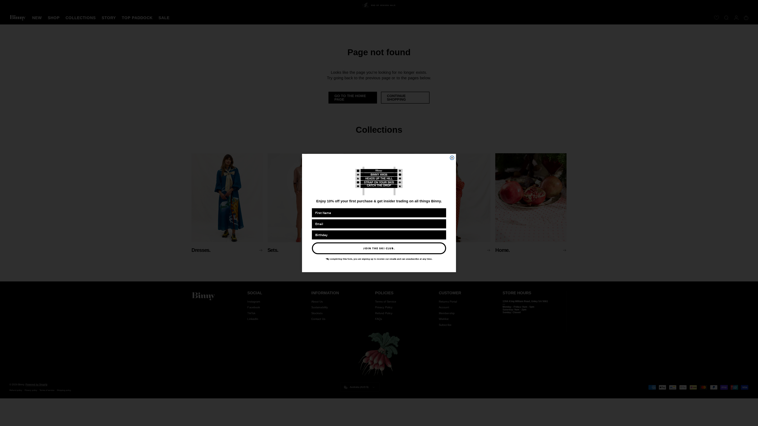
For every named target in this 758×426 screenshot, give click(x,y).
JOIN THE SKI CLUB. (379, 248)
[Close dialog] (452, 158)
